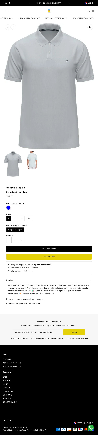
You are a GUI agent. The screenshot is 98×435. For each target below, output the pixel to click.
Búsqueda (7, 359)
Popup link (40, 299)
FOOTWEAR (8, 391)
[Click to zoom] (90, 27)
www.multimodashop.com (14, 430)
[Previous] (29, 3)
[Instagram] (6, 3)
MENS (5, 384)
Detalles (9, 280)
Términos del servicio (12, 363)
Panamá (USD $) (84, 423)
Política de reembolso (12, 366)
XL (29, 219)
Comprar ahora (49, 256)
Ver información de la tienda (20, 271)
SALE (5, 377)
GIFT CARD (7, 395)
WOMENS (7, 388)
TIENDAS (7, 398)
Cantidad (10, 235)
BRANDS (6, 380)
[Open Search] (89, 11)
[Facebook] (3, 3)
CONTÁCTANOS (10, 402)
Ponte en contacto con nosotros (20, 299)
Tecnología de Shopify (37, 430)
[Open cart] (93, 11)
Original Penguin (15, 230)
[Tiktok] (9, 3)
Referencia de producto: (16, 304)
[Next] (69, 3)
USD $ (90, 3)
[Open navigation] (15, 11)
